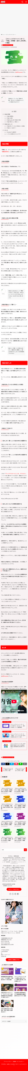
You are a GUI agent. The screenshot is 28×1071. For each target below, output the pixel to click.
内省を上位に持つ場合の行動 (14, 120)
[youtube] (18, 894)
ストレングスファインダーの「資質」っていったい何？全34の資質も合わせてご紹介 (17, 735)
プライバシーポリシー (8, 1061)
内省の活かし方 (8, 124)
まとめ (6, 130)
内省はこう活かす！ (11, 128)
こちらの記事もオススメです (14, 134)
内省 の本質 (9, 118)
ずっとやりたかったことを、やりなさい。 (16, 473)
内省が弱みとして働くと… (13, 122)
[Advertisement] (14, 19)
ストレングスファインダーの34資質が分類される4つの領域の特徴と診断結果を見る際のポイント (17, 746)
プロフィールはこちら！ (14, 889)
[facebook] (10, 894)
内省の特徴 (7, 114)
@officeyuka (19, 72)
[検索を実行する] (25, 849)
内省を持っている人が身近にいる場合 (16, 126)
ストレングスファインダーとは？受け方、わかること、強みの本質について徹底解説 (17, 726)
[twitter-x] (13, 894)
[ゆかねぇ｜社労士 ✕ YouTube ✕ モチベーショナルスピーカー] (3, 2)
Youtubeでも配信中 (11, 132)
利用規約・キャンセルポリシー (18, 1061)
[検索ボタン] (22, 2)
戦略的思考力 (5, 151)
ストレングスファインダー (8, 45)
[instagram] (15, 894)
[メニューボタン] (26, 2)
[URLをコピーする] (25, 764)
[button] (3, 764)
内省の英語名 (10, 116)
